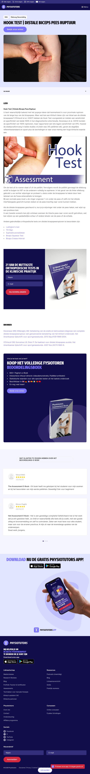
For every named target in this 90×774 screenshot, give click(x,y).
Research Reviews (10, 678)
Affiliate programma (11, 720)
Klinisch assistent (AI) (11, 695)
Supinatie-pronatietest (15, 233)
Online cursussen (53, 710)
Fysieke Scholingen (54, 713)
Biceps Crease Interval (15, 238)
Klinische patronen (10, 699)
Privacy (28, 767)
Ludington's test (12, 227)
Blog (5, 681)
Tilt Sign (9, 230)
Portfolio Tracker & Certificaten (15, 685)
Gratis (49, 685)
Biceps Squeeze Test (14, 235)
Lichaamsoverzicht (53, 681)
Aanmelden (12, 759)
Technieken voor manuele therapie (16, 692)
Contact (6, 713)
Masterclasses (9, 674)
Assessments (8, 688)
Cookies (34, 767)
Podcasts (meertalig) (54, 674)
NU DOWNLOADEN (17, 292)
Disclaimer (22, 767)
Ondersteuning (9, 717)
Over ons (7, 710)
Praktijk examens (53, 688)
